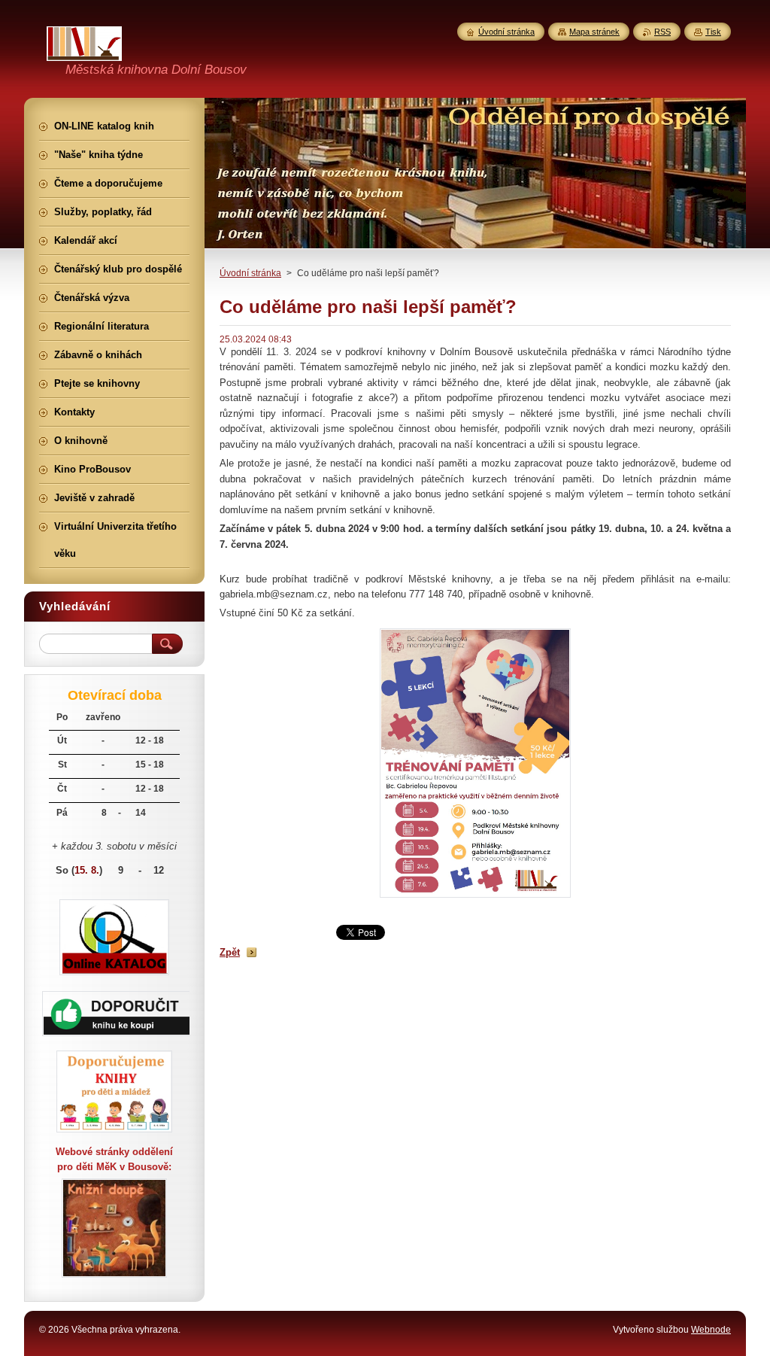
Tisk (713, 31)
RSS (662, 31)
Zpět (230, 952)
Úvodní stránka (250, 273)
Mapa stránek (594, 31)
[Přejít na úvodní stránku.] (84, 52)
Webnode (711, 1329)
